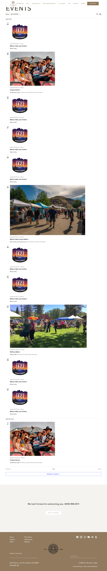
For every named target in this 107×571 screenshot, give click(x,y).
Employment (28, 539)
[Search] (96, 556)
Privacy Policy (77, 566)
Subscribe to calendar (53, 474)
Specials (75, 3)
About (12, 537)
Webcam (20, 3)
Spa (69, 3)
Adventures (35, 3)
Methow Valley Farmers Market (19, 239)
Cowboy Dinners (15, 90)
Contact (12, 539)
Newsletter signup (16, 553)
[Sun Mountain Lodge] (13, 3)
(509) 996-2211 (71, 504)
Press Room (28, 537)
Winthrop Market (15, 352)
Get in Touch (53, 512)
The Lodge (62, 3)
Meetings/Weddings (49, 3)
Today (53, 469)
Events (83, 3)
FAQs (11, 542)
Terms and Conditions (90, 566)
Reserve (93, 3)
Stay (27, 3)
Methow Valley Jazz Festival (18, 46)
